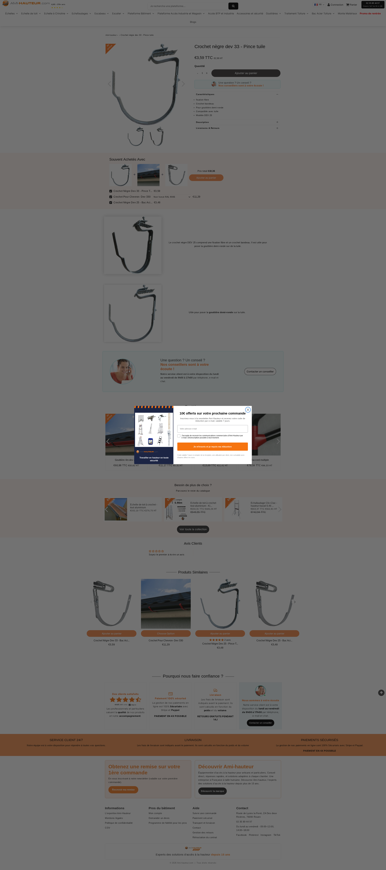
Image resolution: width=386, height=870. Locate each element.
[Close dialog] (248, 409)
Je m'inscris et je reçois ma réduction (212, 446)
